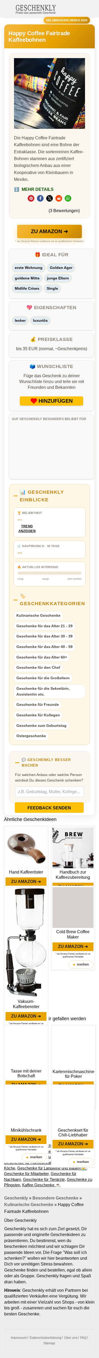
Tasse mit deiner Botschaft (26, 1073)
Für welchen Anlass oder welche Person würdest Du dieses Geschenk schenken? (49, 778)
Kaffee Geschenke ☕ (41, 1185)
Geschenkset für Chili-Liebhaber (73, 1132)
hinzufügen (56, 401)
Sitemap (49, 1343)
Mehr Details (34, 189)
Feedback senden (49, 808)
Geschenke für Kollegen (38, 715)
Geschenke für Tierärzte (44, 1179)
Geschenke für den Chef (38, 667)
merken (81, 964)
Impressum (19, 1338)
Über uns (70, 1338)
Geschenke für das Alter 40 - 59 (44, 647)
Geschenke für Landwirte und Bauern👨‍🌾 (51, 1168)
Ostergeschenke (31, 736)
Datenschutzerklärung (45, 1338)
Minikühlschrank (26, 1130)
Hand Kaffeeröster (26, 872)
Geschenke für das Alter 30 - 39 (44, 636)
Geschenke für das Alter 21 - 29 (44, 626)
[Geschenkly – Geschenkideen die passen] (36, 9)
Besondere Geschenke (55, 1198)
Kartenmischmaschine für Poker (73, 1074)
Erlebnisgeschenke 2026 (66, 20)
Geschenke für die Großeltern (43, 678)
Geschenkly (16, 1198)
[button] (31, 198)
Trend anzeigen (27, 528)
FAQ (83, 1338)
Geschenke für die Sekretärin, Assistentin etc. (43, 691)
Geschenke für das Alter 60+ (41, 657)
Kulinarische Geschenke (38, 615)
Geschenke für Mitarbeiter (26, 1173)
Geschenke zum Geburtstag (41, 725)
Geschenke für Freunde (37, 704)
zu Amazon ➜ (49, 231)
